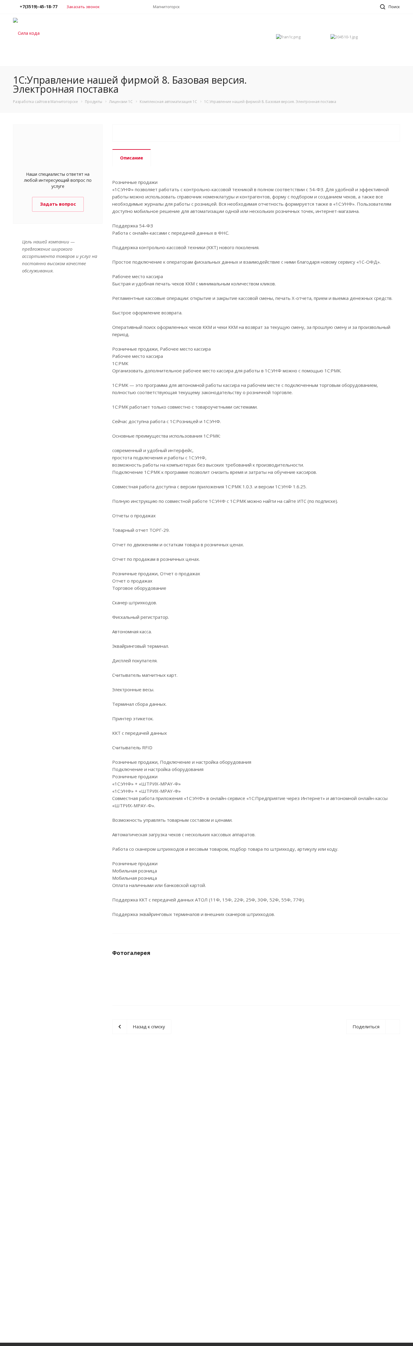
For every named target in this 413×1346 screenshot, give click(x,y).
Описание (131, 158)
